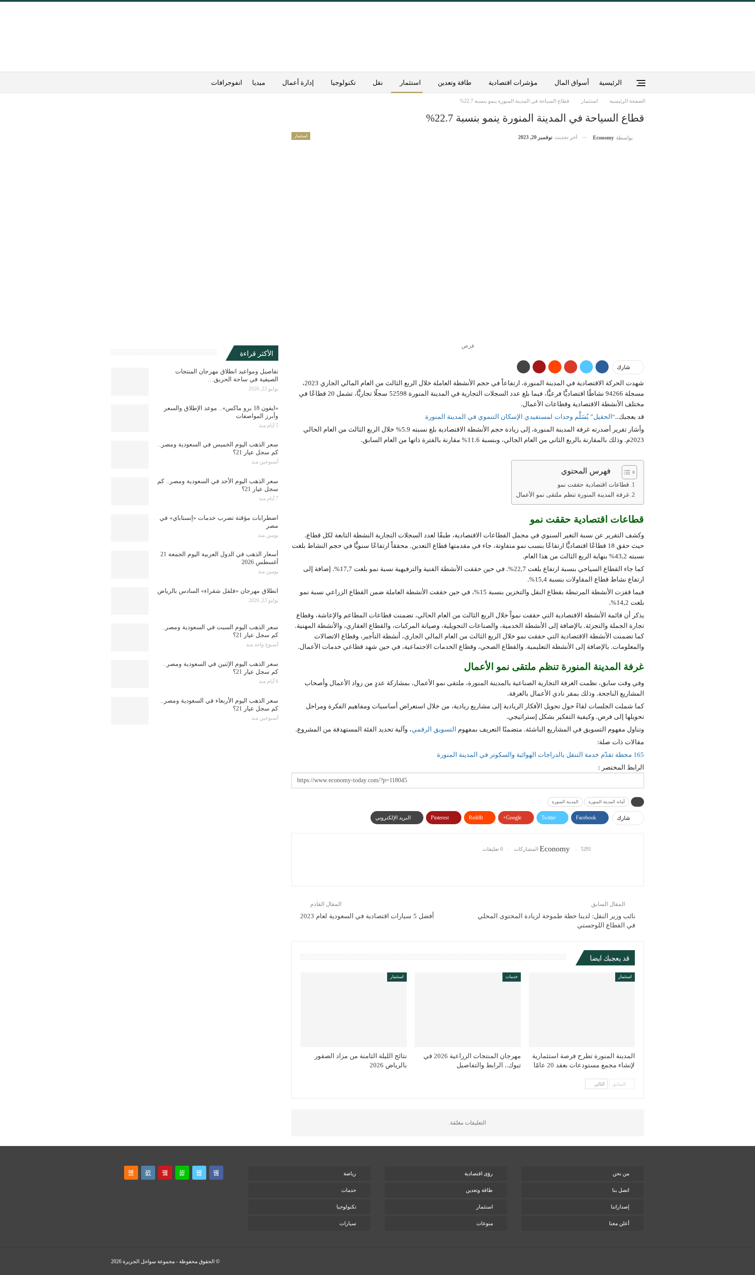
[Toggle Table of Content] (625, 472)
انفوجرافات (226, 82)
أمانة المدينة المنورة (607, 801)
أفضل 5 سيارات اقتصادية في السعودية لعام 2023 (367, 916)
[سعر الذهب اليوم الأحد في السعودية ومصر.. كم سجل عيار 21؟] (130, 491)
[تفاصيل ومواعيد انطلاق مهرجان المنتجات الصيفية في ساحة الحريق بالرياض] (130, 382)
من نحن (621, 1173)
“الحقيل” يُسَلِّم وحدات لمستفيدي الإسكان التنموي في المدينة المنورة (520, 416)
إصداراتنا (620, 1207)
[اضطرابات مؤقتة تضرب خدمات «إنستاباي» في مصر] (130, 528)
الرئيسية (610, 82)
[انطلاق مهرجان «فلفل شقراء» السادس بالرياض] (130, 601)
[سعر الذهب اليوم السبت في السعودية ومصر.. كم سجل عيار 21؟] (130, 637)
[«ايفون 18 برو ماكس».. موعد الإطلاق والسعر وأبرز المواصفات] (130, 418)
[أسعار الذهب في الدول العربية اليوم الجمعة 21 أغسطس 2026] (130, 564)
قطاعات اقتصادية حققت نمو (593, 484)
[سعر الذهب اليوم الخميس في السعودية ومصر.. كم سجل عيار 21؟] (130, 455)
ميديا (258, 82)
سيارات (347, 1223)
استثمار (410, 82)
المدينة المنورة (565, 801)
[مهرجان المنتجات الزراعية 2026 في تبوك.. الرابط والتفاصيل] (468, 1009)
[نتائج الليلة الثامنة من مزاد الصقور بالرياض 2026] (354, 1009)
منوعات (484, 1223)
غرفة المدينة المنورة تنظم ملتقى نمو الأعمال (572, 494)
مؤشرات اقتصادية (512, 82)
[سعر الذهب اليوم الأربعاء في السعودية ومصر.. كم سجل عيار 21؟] (130, 711)
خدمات (512, 976)
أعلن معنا (619, 1223)
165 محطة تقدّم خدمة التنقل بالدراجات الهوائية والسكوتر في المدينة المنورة (540, 754)
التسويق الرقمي (434, 729)
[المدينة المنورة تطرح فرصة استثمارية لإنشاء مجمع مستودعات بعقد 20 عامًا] (582, 1009)
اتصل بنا (620, 1190)
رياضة (349, 1173)
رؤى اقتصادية (478, 1173)
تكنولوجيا (343, 82)
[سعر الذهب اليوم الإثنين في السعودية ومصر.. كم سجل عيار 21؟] (130, 674)
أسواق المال (571, 82)
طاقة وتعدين (454, 82)
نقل (378, 82)
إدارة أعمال (298, 82)
